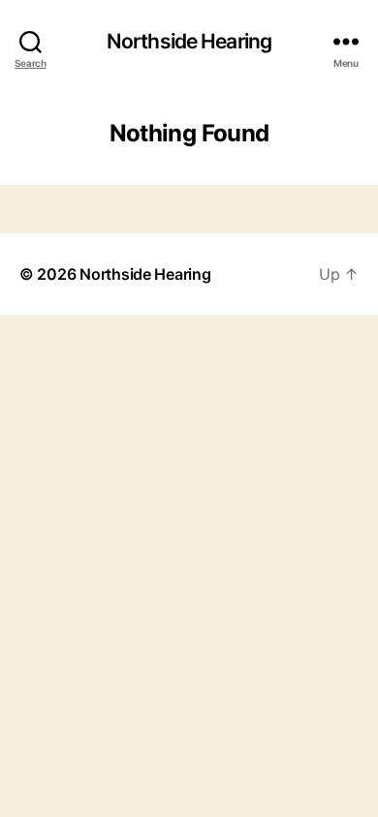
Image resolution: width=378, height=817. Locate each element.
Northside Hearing (189, 41)
